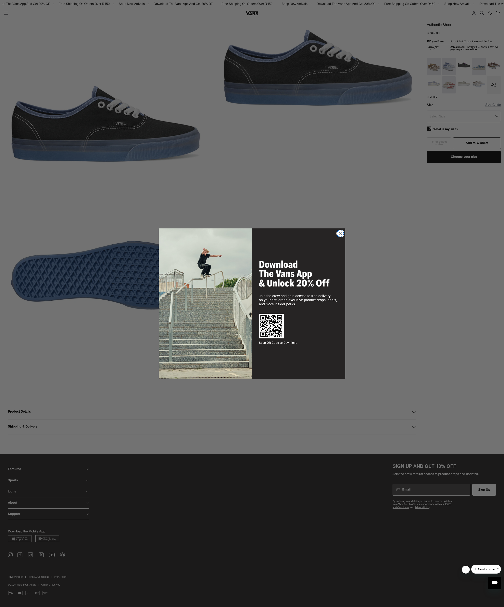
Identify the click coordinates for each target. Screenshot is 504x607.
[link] (294, 273)
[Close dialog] (340, 233)
